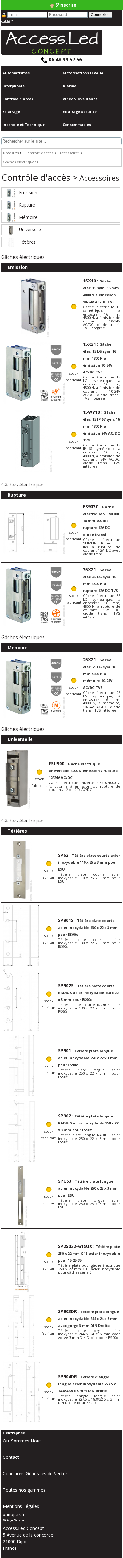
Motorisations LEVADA (83, 73)
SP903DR (67, 1311)
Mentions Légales (21, 1506)
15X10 (89, 281)
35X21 (89, 569)
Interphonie (14, 85)
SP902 (64, 1116)
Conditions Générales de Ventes (35, 1473)
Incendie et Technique (24, 124)
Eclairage (11, 111)
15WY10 (91, 412)
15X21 (89, 344)
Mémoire (28, 217)
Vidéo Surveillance (80, 98)
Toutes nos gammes (24, 1490)
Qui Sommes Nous (22, 1441)
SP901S (65, 920)
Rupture (27, 205)
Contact (11, 1457)
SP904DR (67, 1376)
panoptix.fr (14, 1514)
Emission (28, 193)
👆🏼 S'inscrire (62, 5)
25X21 (89, 659)
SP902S (65, 985)
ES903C (90, 506)
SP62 (63, 855)
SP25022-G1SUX (75, 1246)
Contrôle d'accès (18, 98)
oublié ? (7, 21)
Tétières (27, 242)
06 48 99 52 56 (64, 59)
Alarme (69, 85)
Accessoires (69, 153)
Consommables (77, 124)
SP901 (64, 1051)
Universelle (30, 229)
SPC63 (64, 1181)
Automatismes (16, 73)
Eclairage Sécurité (80, 111)
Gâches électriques (19, 161)
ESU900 (56, 763)
